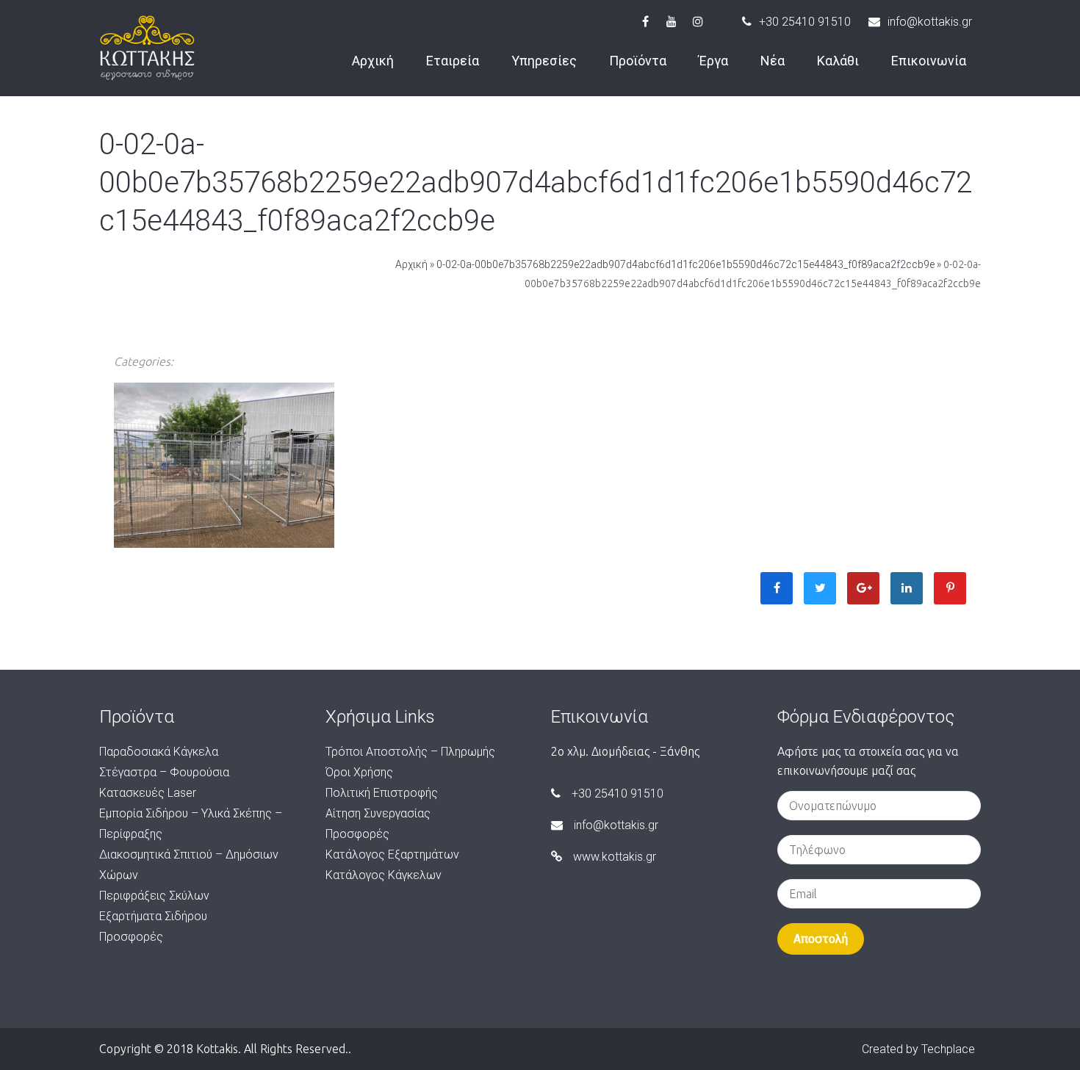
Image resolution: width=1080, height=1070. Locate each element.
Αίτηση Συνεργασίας (378, 813)
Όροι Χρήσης (359, 772)
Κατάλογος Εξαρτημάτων (392, 854)
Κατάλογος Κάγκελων (383, 875)
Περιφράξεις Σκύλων (154, 896)
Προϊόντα (637, 60)
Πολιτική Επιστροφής (381, 793)
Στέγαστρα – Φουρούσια (164, 772)
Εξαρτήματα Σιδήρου (153, 916)
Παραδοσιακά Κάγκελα (158, 752)
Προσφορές (131, 937)
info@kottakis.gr (930, 22)
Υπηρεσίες (544, 60)
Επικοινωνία (928, 60)
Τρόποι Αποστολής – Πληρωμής (410, 752)
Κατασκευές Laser (147, 793)
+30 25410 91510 (805, 22)
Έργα (713, 60)
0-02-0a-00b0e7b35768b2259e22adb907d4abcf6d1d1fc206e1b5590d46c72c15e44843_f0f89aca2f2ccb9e (685, 264)
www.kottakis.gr (614, 857)
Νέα (772, 60)
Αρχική (373, 60)
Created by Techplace (918, 1049)
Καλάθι (838, 60)
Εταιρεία (452, 60)
